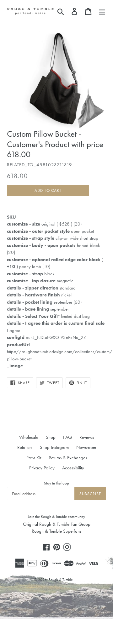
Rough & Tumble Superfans (56, 531)
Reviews (86, 437)
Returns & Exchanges (68, 458)
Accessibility (73, 468)
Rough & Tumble (61, 579)
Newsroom (86, 447)
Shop (51, 437)
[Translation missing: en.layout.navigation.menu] (102, 11)
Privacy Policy (42, 468)
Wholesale (28, 437)
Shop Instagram (54, 447)
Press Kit (33, 458)
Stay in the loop (56, 483)
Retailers (24, 447)
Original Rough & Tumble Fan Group (56, 524)
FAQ (67, 437)
